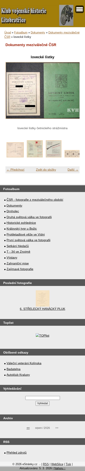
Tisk (68, 464)
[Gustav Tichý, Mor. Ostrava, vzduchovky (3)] (73, 156)
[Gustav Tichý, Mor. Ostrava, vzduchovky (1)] (35, 156)
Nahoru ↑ (60, 468)
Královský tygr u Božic (22, 228)
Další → (73, 169)
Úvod (7, 32)
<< (28, 428)
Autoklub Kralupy (18, 374)
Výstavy (12, 257)
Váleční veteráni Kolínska (24, 363)
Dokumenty (38, 32)
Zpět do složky (46, 169)
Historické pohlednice (21, 222)
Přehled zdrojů (17, 452)
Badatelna (13, 369)
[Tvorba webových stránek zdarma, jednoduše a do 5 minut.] (39, 465)
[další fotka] (72, 93)
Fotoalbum (20, 32)
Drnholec (13, 211)
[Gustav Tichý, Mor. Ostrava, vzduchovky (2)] (53, 156)
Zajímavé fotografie (20, 269)
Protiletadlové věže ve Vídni (26, 234)
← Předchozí (15, 169)
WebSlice (57, 464)
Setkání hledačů (18, 246)
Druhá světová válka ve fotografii (29, 217)
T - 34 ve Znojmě (18, 251)
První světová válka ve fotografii (28, 240)
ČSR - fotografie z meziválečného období (35, 199)
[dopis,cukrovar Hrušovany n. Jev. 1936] (15, 156)
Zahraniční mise (18, 263)
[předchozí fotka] (12, 93)
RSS (46, 464)
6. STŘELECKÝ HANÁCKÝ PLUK (42, 309)
